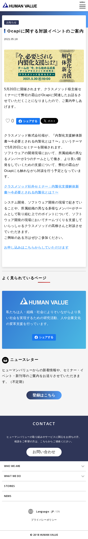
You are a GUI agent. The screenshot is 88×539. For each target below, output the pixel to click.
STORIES (9, 486)
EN (58, 511)
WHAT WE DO (12, 476)
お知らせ (11, 22)
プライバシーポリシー (44, 519)
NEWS (7, 496)
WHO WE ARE (12, 466)
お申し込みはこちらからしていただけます (36, 247)
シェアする (30, 121)
